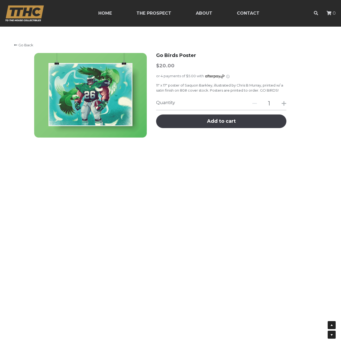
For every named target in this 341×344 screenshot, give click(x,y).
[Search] (316, 13)
